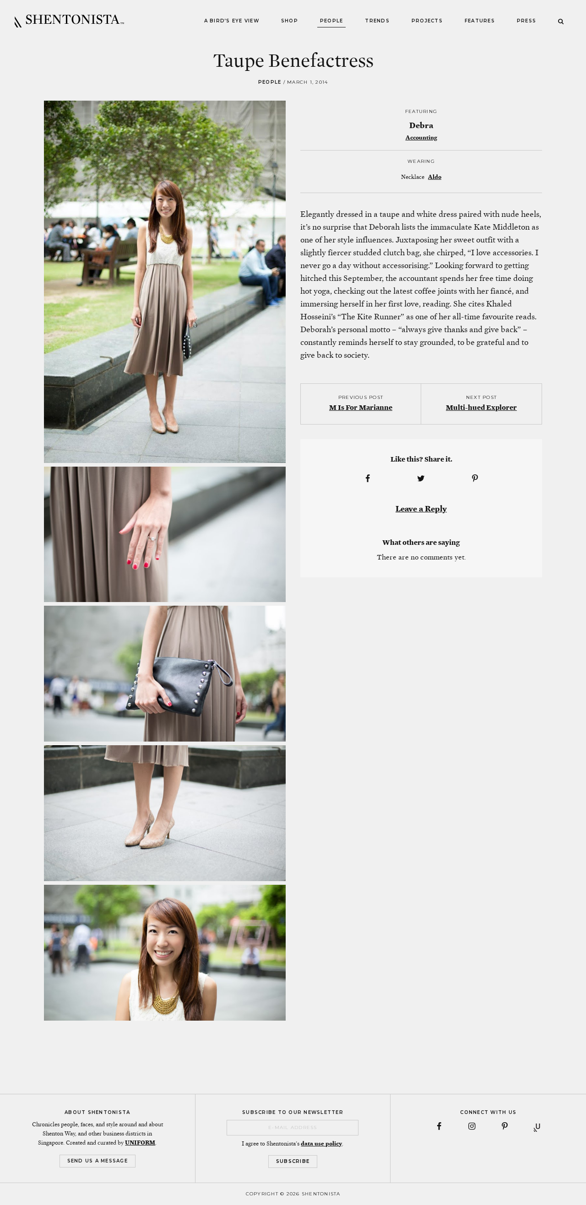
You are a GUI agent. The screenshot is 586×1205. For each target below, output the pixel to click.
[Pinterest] (505, 1126)
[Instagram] (472, 1126)
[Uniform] (538, 1126)
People (331, 21)
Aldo (434, 177)
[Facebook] (439, 1126)
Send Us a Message (97, 1161)
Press (526, 21)
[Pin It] (475, 478)
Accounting (421, 137)
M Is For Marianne (360, 407)
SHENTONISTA (69, 21)
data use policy (321, 1143)
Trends (377, 21)
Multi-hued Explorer (481, 407)
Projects (427, 21)
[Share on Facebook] (368, 478)
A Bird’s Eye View (231, 21)
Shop (289, 21)
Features (480, 21)
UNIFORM (140, 1142)
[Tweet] (421, 478)
